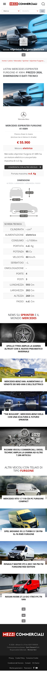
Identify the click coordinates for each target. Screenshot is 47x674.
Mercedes (17, 61)
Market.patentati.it (16, 668)
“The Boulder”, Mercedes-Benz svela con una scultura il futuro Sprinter (23, 417)
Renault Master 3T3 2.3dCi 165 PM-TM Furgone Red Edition (23, 565)
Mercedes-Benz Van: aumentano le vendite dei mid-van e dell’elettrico (23, 383)
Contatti (28, 663)
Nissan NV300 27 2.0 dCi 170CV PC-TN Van (23, 598)
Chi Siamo (35, 663)
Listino (10, 61)
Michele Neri (32, 650)
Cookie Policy (20, 658)
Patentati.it (28, 668)
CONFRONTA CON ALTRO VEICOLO (22, 167)
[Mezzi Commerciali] (23, 3)
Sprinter (26, 61)
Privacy (11, 658)
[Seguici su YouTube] (36, 668)
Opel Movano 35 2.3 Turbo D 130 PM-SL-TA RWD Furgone (23, 532)
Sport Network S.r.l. (32, 647)
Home (4, 61)
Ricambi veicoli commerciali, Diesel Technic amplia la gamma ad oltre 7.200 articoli (23, 452)
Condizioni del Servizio (15, 663)
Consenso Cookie (32, 658)
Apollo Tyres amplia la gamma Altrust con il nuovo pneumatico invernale (24, 349)
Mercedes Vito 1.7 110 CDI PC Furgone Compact (23, 500)
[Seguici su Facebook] (34, 668)
